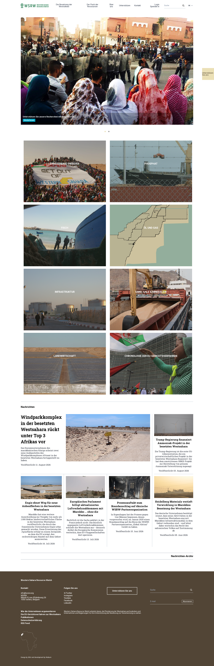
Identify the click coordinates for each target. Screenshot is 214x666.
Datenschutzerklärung (31, 620)
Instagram (68, 595)
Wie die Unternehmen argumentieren (38, 611)
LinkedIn (67, 603)
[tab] (105, 131)
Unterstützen (124, 5)
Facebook (68, 600)
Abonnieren (187, 601)
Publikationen (27, 617)
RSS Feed (25, 623)
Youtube (67, 598)
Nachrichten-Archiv (182, 556)
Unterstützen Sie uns (207, 74)
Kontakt (137, 5)
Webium (48, 657)
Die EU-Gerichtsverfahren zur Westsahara (41, 614)
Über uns (111, 5)
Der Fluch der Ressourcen (92, 5)
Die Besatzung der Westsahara (64, 5)
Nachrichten (28, 406)
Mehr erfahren (65, 171)
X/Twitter (68, 593)
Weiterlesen (29, 120)
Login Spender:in (154, 5)
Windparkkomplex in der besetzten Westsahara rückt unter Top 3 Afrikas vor (41, 429)
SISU (29, 657)
